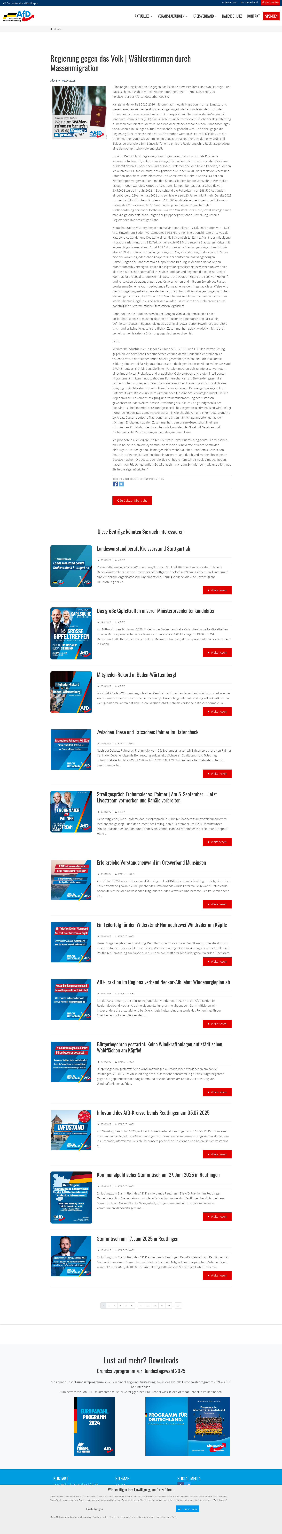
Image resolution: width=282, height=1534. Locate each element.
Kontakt (253, 16)
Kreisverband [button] (203, 16)
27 (178, 1305)
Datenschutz (232, 16)
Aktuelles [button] (142, 16)
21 (141, 1305)
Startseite (120, 1484)
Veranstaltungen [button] (171, 16)
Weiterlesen (217, 590)
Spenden (271, 16)
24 (162, 1305)
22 (148, 1305)
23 (155, 1305)
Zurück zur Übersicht (132, 500)
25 (169, 1305)
